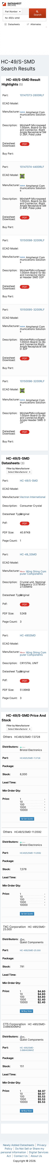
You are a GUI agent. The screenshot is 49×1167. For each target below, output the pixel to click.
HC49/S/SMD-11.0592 (30, 853)
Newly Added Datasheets (18, 1145)
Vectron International (32, 497)
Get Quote (28, 819)
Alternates (35, 24)
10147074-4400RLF (32, 166)
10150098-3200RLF (32, 240)
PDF (24, 144)
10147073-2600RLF (32, 95)
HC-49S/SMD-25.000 (30, 950)
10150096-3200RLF (32, 381)
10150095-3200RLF (32, 309)
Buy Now (27, 1011)
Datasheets (13, 24)
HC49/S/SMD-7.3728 (30, 758)
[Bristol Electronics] (23, 747)
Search (37, 14)
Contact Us (21, 1156)
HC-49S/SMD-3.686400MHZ (27, 1048)
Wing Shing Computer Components (33, 572)
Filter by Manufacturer (18, 468)
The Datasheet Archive (12, 4)
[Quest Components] (23, 939)
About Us (36, 1156)
